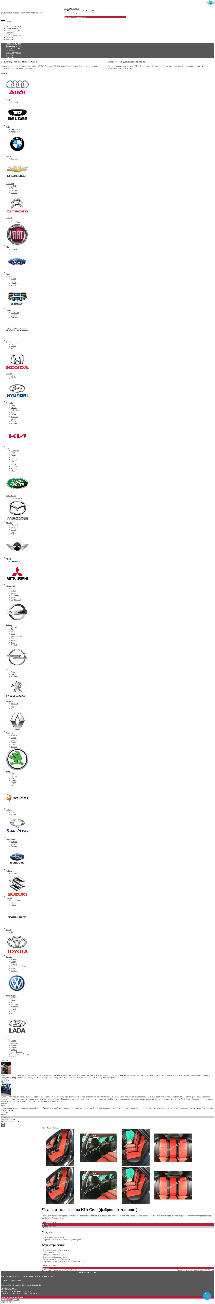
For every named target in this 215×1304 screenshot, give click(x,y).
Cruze (13, 188)
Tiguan (13, 1013)
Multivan (14, 1007)
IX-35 (13, 414)
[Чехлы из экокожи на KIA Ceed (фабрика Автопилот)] (60, 1166)
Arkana (14, 735)
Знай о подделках (13, 35)
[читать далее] (190, 1075)
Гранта (14, 1043)
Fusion (13, 279)
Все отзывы (6, 1119)
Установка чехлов (13, 28)
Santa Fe (14, 417)
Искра (13, 1045)
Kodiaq (14, 776)
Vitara (13, 905)
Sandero (14, 747)
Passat (13, 1009)
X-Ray (13, 1056)
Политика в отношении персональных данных (21, 1285)
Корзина (4, 1302)
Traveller (14, 704)
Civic (13, 376)
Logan (13, 744)
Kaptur (13, 742)
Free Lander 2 (16, 498)
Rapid (13, 783)
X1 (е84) (14, 159)
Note (13, 634)
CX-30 (13, 530)
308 (12, 706)
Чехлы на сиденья (13, 26)
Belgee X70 (15, 131)
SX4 (13, 903)
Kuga (13, 281)
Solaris (13, 419)
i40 (12, 412)
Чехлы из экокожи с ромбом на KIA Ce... (61, 1270)
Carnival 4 (15, 450)
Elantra (14, 408)
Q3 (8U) (14, 102)
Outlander (15, 595)
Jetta (12, 1002)
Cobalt (13, 186)
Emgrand (14, 317)
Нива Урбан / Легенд (20, 1054)
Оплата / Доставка (14, 30)
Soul (13, 471)
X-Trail (14, 645)
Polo (13, 1011)
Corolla (14, 964)
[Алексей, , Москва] (6, 1074)
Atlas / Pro (15, 313)
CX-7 (13, 534)
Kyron (13, 844)
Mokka (14, 674)
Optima (14, 459)
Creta (13, 405)
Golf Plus (14, 1004)
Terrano (14, 640)
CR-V (13, 378)
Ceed (13, 453)
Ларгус (14, 1050)
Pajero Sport (16, 600)
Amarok (14, 998)
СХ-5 (13, 532)
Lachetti (14, 190)
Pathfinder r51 (16, 636)
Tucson (14, 423)
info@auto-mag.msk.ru (88, 1272)
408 (12, 708)
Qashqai (14, 638)
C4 (12, 220)
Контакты (10, 39)
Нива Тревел (16, 1052)
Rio (12, 462)
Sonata (13, 421)
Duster (13, 738)
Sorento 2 (15, 468)
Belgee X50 (15, 129)
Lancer (13, 593)
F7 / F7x (14, 344)
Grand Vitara (16, 900)
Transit (13, 285)
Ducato (14, 249)
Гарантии (10, 33)
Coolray (14, 315)
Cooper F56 (15, 561)
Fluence (14, 740)
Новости (9, 37)
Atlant (13, 814)
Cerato (13, 455)
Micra (13, 631)
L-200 (13, 591)
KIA (43, 1128)
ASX (13, 588)
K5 (12, 457)
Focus (13, 276)
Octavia (14, 780)
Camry (13, 962)
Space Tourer (16, 222)
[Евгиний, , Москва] (6, 1095)
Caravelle (14, 1000)
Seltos (13, 464)
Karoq (13, 778)
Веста (13, 1041)
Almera (14, 627)
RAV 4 (14, 971)
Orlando (14, 193)
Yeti (12, 785)
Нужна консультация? (10, 1300)
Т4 (12, 932)
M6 (12, 349)
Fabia (13, 774)
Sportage (14, 466)
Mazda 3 (14, 525)
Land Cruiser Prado (18, 966)
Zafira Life (15, 676)
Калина (14, 1047)
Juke (13, 629)
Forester (14, 873)
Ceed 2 (56, 1128)
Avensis (14, 959)
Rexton (14, 846)
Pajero (13, 597)
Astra (13, 672)
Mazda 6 (14, 527)
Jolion (13, 346)
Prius (13, 968)
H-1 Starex (15, 410)
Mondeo (14, 283)
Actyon (14, 842)
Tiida (13, 643)
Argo (13, 812)
